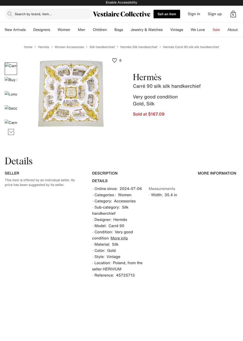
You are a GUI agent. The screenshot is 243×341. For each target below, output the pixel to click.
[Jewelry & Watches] (166, 30)
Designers (41, 29)
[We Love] (209, 30)
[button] (233, 14)
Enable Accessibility (121, 2)
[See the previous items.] (11, 63)
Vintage (176, 29)
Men (81, 29)
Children (100, 29)
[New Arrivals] (29, 30)
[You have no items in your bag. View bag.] (233, 14)
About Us (235, 29)
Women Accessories (69, 47)
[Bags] (127, 30)
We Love (198, 29)
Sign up (215, 13)
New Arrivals (15, 29)
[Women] (74, 30)
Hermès (43, 47)
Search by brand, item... (33, 13)
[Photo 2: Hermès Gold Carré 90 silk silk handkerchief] (11, 83)
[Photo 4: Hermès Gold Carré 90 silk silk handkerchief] (11, 111)
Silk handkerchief (102, 47)
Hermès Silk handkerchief (138, 47)
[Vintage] (187, 30)
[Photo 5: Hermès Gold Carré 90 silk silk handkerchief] (11, 126)
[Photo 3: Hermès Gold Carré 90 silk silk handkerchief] (11, 97)
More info (119, 238)
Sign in (194, 13)
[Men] (89, 30)
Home (28, 47)
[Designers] (54, 30)
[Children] (110, 30)
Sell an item (167, 13)
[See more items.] (11, 132)
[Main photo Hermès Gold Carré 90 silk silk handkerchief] (11, 69)
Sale (216, 29)
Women (64, 29)
